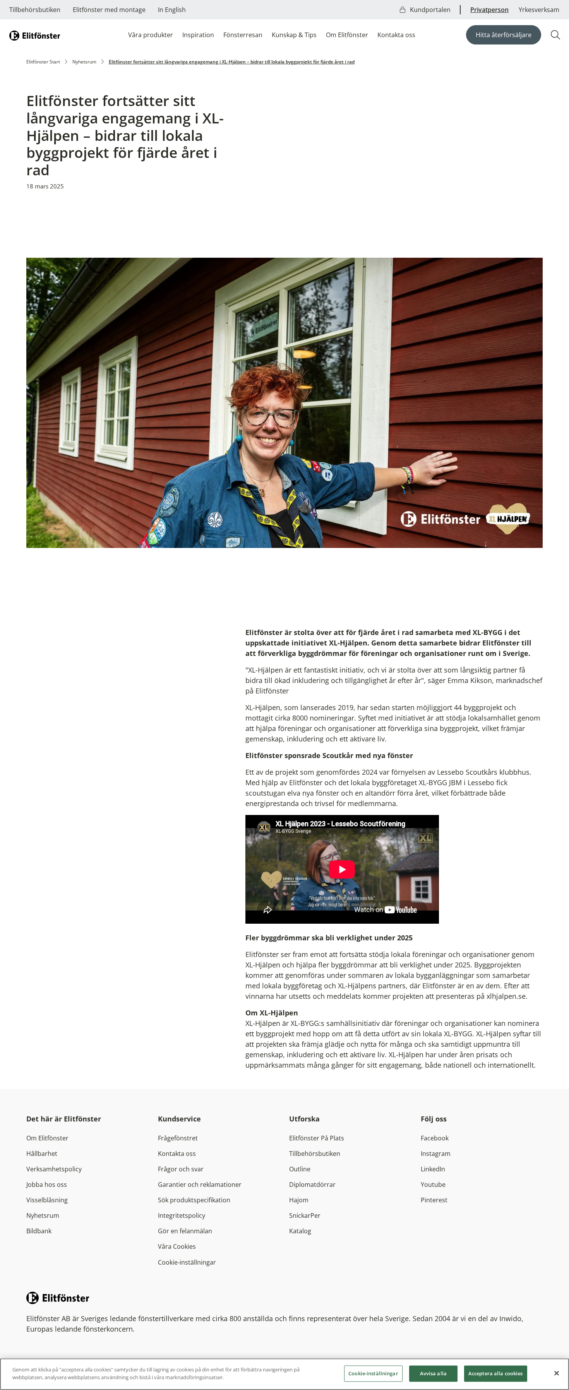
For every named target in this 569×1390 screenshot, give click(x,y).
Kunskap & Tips (294, 35)
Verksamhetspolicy (54, 1169)
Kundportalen (429, 9)
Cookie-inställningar (187, 1262)
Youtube (433, 1184)
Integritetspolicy (181, 1215)
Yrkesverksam (539, 9)
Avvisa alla (433, 1373)
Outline (299, 1169)
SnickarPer (304, 1215)
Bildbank (38, 1231)
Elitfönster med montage (109, 9)
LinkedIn (433, 1169)
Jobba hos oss (46, 1184)
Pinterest (434, 1200)
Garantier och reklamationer (200, 1184)
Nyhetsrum (84, 61)
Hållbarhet (41, 1153)
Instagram (436, 1153)
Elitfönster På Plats (316, 1138)
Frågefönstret (178, 1138)
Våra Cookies (177, 1246)
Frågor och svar (181, 1169)
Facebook (435, 1138)
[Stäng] (556, 1372)
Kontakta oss (396, 35)
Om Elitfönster (347, 35)
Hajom (298, 1200)
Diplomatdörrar (312, 1184)
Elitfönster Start (43, 61)
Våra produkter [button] (150, 35)
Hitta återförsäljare (503, 35)
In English (172, 9)
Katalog (300, 1231)
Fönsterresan (242, 35)
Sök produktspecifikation (194, 1200)
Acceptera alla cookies (495, 1373)
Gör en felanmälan (185, 1231)
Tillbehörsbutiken (34, 9)
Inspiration (198, 35)
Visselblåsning (47, 1200)
